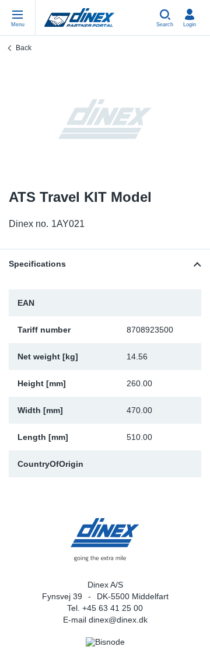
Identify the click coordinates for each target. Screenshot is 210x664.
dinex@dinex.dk (118, 619)
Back (24, 48)
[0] (105, 119)
